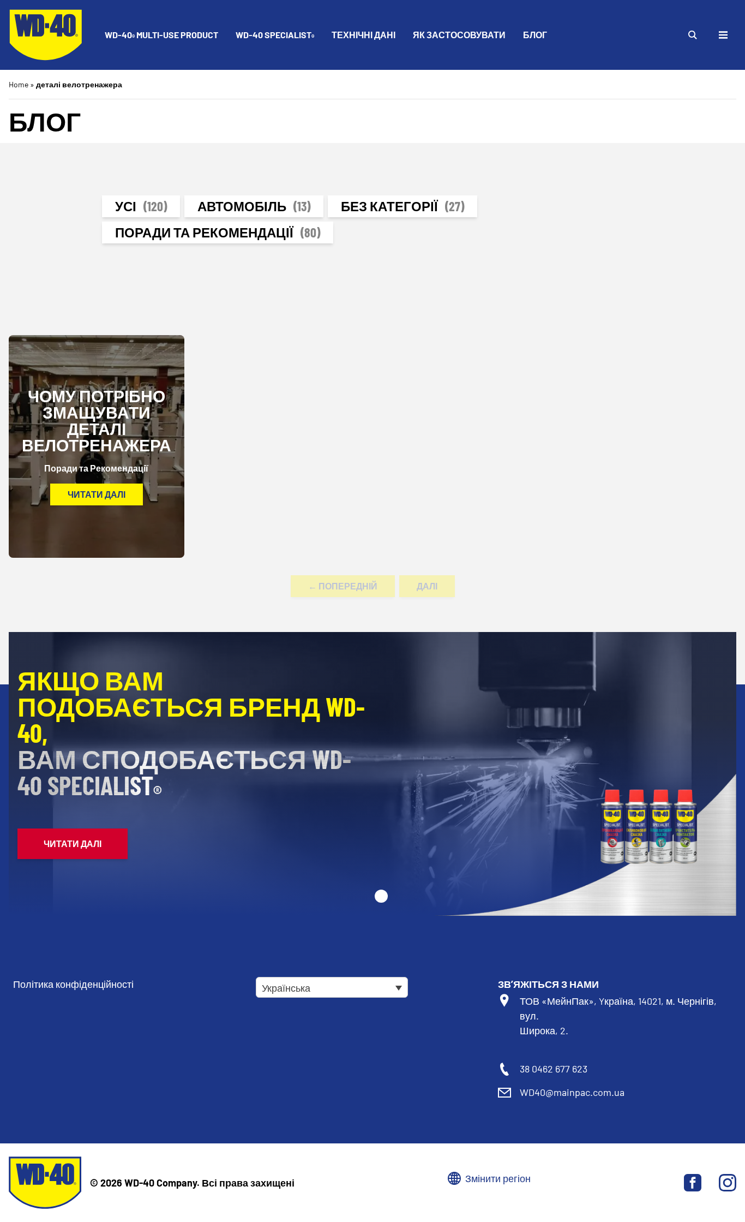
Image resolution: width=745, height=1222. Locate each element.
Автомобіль (253, 206)
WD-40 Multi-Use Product (161, 35)
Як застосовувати (459, 34)
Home (18, 84)
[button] (381, 896)
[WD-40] (46, 35)
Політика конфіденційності (73, 984)
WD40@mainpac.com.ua (572, 1092)
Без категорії (402, 206)
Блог (535, 34)
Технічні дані (363, 34)
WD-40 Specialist (275, 35)
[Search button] (693, 35)
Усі (141, 206)
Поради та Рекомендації (217, 232)
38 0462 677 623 (553, 1069)
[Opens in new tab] (692, 1182)
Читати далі (96, 494)
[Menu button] (723, 35)
